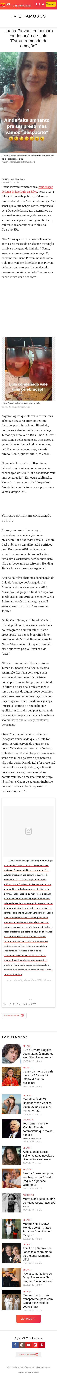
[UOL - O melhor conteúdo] (5, 5)
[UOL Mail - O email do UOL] (38, 4)
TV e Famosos (28, 16)
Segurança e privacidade (28, 1372)
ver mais (26, 1319)
